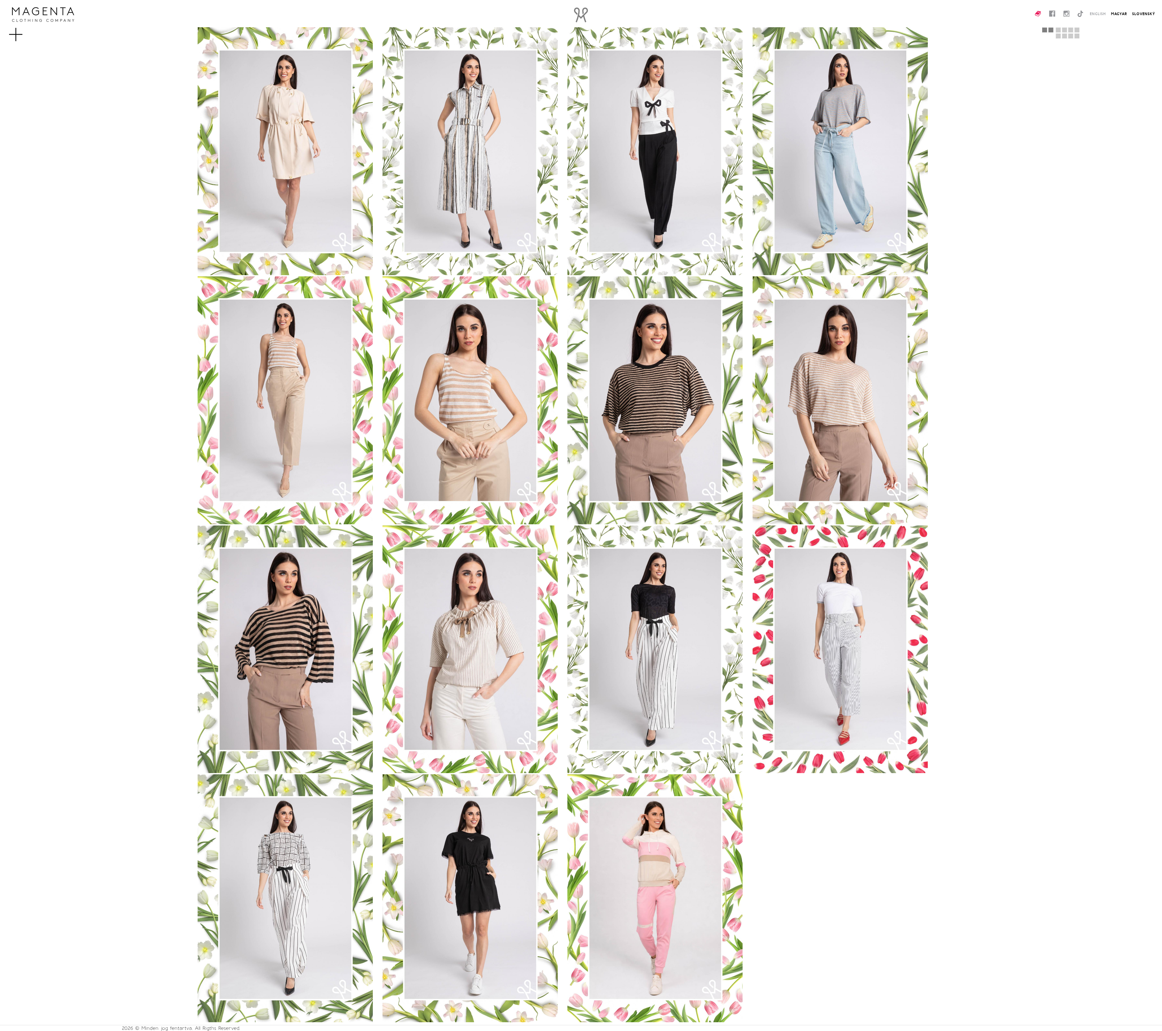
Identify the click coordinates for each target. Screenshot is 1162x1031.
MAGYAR (1119, 13)
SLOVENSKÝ (1143, 13)
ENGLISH (1098, 13)
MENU (25, 31)
